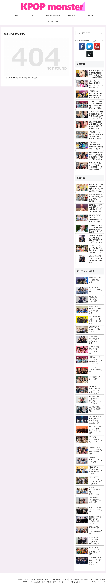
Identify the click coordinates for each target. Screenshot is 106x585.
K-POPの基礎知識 (37, 579)
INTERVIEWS (74, 579)
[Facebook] (82, 46)
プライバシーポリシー (60, 582)
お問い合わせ (74, 582)
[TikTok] (89, 54)
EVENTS (64, 579)
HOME (20, 579)
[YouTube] (97, 46)
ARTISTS (48, 579)
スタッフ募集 (46, 582)
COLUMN (56, 579)
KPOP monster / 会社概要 (31, 582)
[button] (102, 33)
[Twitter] (89, 46)
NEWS (27, 579)
